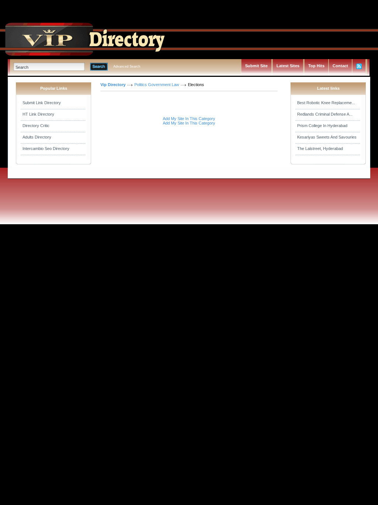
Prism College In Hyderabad (322, 125)
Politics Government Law (156, 84)
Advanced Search (126, 66)
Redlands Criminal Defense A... (325, 114)
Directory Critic (36, 125)
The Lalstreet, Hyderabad (320, 148)
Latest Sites (287, 66)
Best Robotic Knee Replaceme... (326, 102)
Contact (340, 66)
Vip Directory (113, 84)
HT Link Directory (38, 114)
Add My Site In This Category (189, 118)
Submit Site (256, 66)
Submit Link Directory (42, 102)
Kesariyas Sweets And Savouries (327, 137)
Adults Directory (37, 137)
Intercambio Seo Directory (46, 148)
